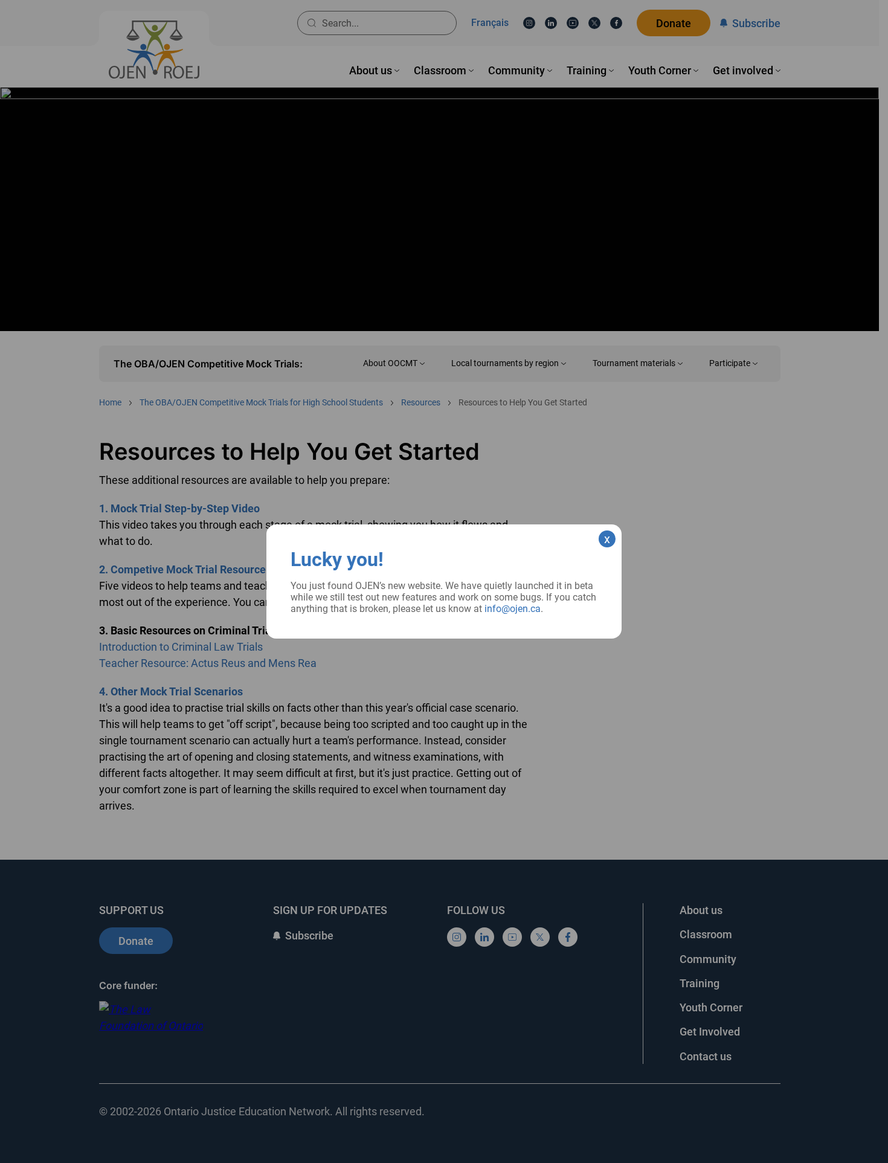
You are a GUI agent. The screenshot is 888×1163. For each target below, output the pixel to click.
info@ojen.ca (512, 608)
